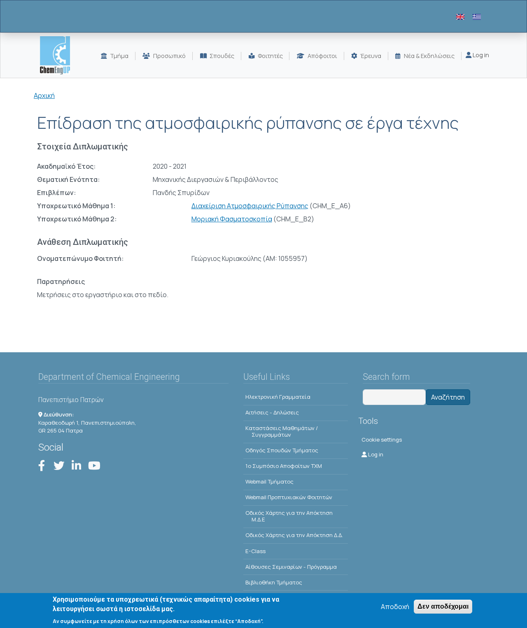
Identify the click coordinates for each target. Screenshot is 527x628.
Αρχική (44, 95)
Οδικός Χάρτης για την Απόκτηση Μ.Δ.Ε (289, 516)
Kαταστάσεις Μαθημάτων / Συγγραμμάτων (281, 431)
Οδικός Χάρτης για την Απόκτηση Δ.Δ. (294, 535)
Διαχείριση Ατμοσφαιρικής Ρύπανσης (249, 205)
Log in (480, 55)
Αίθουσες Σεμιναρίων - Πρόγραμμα (291, 566)
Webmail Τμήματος (269, 481)
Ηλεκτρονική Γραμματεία (277, 396)
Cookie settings (381, 439)
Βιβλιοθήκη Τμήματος (273, 582)
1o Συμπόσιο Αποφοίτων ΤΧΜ (283, 466)
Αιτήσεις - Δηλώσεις (272, 412)
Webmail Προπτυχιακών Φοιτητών (288, 497)
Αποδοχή (395, 606)
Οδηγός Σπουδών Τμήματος (281, 450)
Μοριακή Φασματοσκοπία (231, 218)
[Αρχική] (58, 55)
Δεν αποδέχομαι (443, 606)
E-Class (255, 551)
